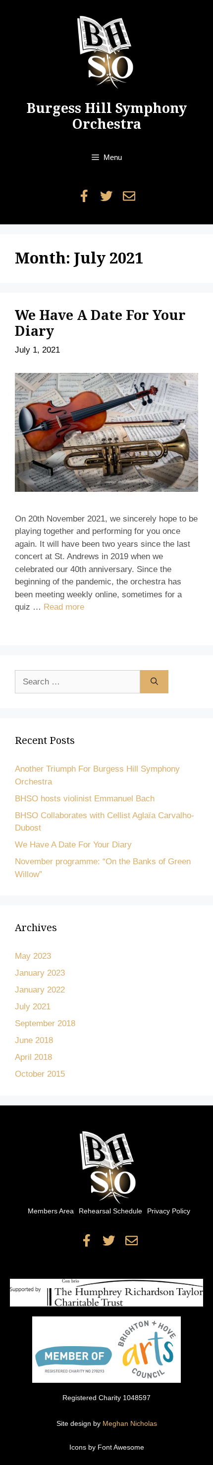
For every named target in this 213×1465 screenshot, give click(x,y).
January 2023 (40, 973)
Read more (64, 607)
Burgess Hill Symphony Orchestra (107, 116)
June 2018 (34, 1040)
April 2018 (33, 1057)
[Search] (154, 682)
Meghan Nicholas (130, 1423)
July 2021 (33, 1006)
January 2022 (40, 989)
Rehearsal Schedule (110, 1211)
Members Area (51, 1211)
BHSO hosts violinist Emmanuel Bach (85, 798)
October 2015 (40, 1074)
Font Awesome (121, 1447)
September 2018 (45, 1023)
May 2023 (33, 956)
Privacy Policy (168, 1211)
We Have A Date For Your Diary (73, 844)
